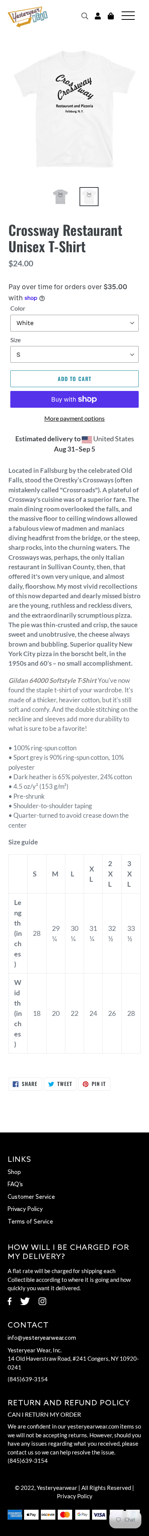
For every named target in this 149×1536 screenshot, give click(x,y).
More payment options (74, 418)
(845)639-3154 (28, 1379)
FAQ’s (15, 1184)
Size (15, 339)
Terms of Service (30, 1222)
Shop (14, 1172)
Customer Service (31, 1197)
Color (17, 308)
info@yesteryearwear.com (42, 1338)
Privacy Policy (25, 1209)
